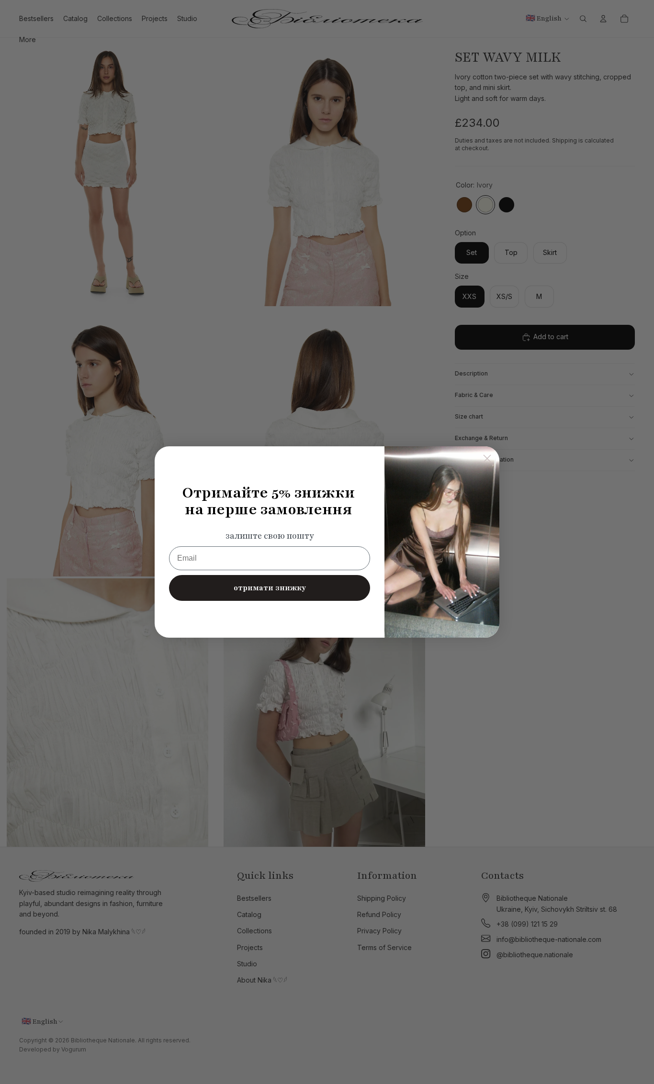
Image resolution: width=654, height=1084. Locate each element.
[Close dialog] (487, 458)
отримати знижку (270, 588)
